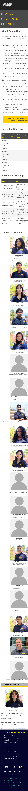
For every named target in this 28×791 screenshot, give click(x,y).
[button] (24, 3)
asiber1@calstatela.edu (18, 375)
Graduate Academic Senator (19, 514)
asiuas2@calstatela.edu (18, 588)
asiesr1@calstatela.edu (18, 446)
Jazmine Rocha (14, 707)
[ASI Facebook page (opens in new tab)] (10, 771)
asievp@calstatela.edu (18, 305)
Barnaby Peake (19, 656)
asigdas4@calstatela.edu (18, 517)
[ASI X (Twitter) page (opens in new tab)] (12, 774)
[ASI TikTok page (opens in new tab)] (15, 771)
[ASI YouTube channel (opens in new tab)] (5, 771)
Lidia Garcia (19, 538)
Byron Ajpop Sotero (19, 632)
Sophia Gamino (19, 302)
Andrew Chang (19, 326)
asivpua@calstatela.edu (13, 710)
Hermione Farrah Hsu (19, 467)
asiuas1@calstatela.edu (18, 564)
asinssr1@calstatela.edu (18, 493)
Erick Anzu (19, 420)
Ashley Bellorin (19, 255)
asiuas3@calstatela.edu (18, 611)
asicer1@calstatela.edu (18, 399)
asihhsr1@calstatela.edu (18, 470)
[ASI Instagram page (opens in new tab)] (20, 771)
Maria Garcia (19, 491)
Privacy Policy (12, 778)
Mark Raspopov (19, 561)
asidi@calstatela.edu (18, 328)
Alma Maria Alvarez (19, 373)
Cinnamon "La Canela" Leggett (19, 349)
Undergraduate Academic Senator (19, 609)
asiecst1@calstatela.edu (18, 423)
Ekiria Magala (19, 443)
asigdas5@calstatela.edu (18, 541)
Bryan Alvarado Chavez (19, 278)
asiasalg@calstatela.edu (18, 635)
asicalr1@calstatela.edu (18, 352)
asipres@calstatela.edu (18, 258)
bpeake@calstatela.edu (18, 658)
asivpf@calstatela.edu (18, 281)
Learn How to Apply (21, 398)
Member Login (18, 780)
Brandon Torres (19, 585)
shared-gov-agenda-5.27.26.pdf (21, 187)
